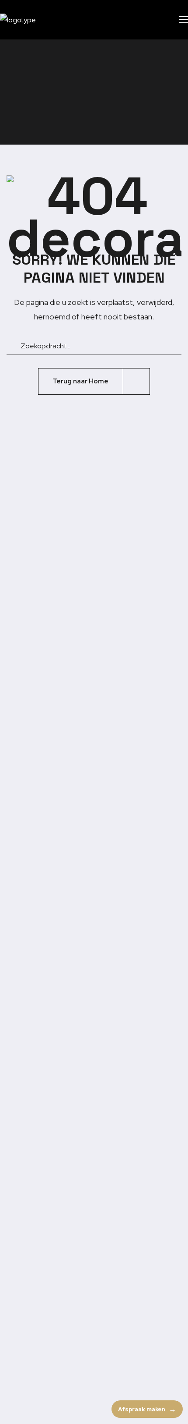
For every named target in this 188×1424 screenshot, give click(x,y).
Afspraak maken (141, 1409)
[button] (155, 20)
